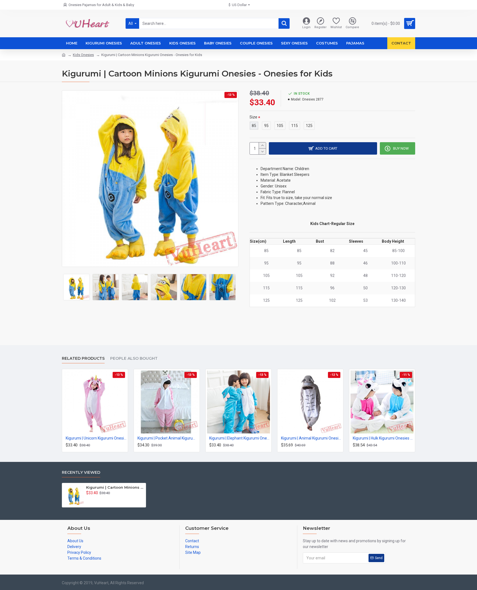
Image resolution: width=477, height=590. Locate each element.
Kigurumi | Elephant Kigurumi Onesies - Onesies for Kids (239, 438)
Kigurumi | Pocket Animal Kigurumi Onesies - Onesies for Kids (167, 438)
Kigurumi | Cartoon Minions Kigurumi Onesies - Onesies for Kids (115, 487)
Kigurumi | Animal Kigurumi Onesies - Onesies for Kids (311, 438)
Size (253, 117)
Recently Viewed (81, 472)
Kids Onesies (83, 55)
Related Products (83, 358)
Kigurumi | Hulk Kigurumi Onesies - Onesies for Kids (383, 438)
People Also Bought (134, 358)
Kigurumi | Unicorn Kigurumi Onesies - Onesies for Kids (96, 438)
